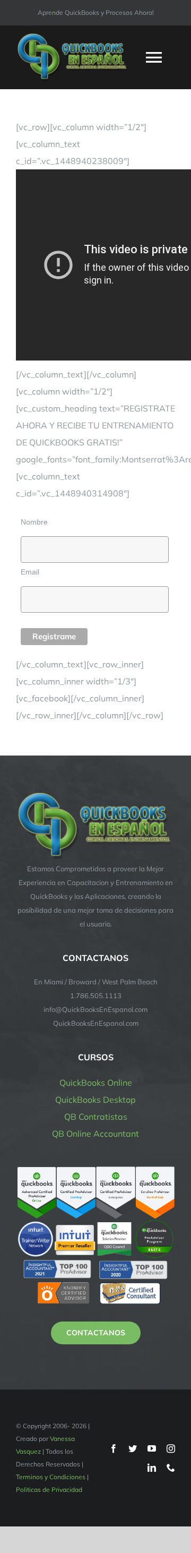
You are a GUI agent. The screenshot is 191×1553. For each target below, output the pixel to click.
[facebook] (113, 1448)
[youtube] (151, 1448)
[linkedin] (151, 1467)
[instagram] (171, 1448)
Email (30, 572)
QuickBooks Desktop (95, 1099)
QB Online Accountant (95, 1133)
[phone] (171, 1467)
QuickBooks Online (95, 1082)
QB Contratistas (95, 1116)
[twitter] (132, 1448)
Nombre (34, 522)
